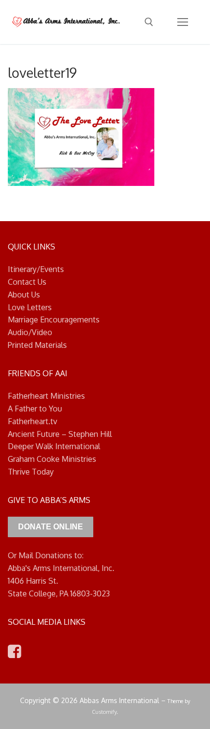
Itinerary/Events (36, 269)
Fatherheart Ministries (46, 396)
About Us (24, 294)
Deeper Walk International (54, 446)
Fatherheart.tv (32, 421)
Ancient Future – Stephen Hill (60, 434)
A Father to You (35, 408)
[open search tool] (149, 22)
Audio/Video (30, 332)
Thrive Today (31, 472)
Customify (104, 711)
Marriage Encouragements (54, 319)
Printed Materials (37, 345)
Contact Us (27, 282)
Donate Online (50, 527)
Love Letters (30, 307)
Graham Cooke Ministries (52, 459)
